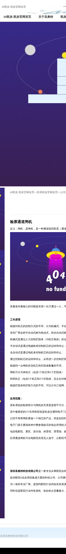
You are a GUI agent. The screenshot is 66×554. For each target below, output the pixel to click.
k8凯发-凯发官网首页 (14, 6)
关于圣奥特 (45, 16)
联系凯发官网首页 (47, 192)
